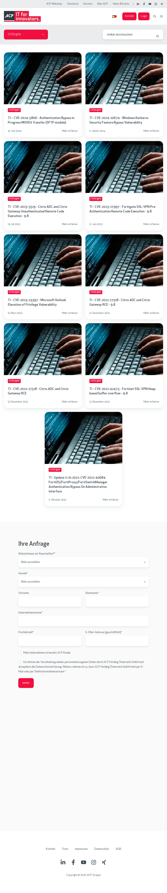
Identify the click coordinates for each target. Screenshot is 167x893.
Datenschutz (101, 849)
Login (144, 16)
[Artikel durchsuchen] (157, 36)
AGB (118, 849)
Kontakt (129, 16)
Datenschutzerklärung (48, 667)
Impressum (81, 849)
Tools (65, 849)
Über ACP (102, 4)
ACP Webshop (54, 4)
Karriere (88, 4)
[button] (154, 16)
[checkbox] (83, 653)
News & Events (121, 4)
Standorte (72, 4)
